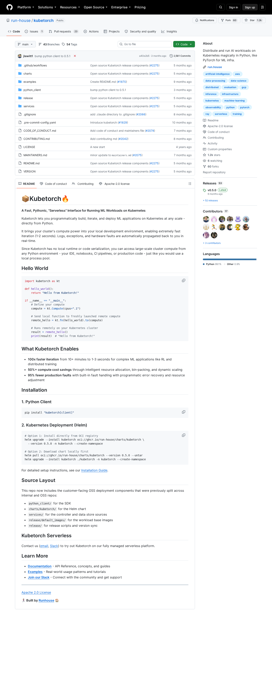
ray (207, 113)
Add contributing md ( (104, 138)
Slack (54, 546)
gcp (244, 87)
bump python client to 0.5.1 (52, 56)
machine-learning (234, 100)
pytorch (244, 107)
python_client (32, 89)
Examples (35, 572)
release (28, 98)
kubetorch (44, 20)
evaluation (230, 87)
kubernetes (212, 100)
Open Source (94, 7)
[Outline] (189, 183)
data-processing (215, 80)
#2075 (137, 155)
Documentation (40, 566)
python (230, 107)
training (237, 113)
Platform (24, 7)
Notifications (207, 20)
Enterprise (119, 7)
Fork (231, 20)
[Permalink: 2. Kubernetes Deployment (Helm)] (19, 425)
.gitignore (29, 114)
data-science (238, 80)
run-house (21, 20)
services (28, 106)
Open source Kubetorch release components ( (120, 65)
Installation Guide (94, 470)
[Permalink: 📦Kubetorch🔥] (19, 198)
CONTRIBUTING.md (36, 138)
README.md (31, 163)
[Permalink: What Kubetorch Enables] (19, 349)
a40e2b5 (144, 55)
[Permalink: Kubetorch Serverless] (19, 535)
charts (27, 73)
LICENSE (29, 147)
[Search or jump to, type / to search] (220, 7)
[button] (184, 280)
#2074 (150, 130)
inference (210, 93)
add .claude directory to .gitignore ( (113, 114)
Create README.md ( (104, 81)
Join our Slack (38, 577)
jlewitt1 (28, 56)
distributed (212, 87)
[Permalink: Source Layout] (19, 480)
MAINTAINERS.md (35, 155)
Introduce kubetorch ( (104, 122)
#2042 (123, 138)
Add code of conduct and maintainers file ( (118, 130)
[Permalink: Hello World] (19, 268)
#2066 (141, 114)
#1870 (122, 81)
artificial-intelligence (217, 73)
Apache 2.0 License (36, 592)
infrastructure (230, 93)
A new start (97, 147)
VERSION (29, 171)
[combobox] (146, 44)
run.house (215, 67)
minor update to (100, 155)
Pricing (140, 7)
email (44, 546)
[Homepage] (9, 7)
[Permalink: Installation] (19, 390)
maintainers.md (121, 155)
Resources (68, 7)
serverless (221, 113)
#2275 (154, 65)
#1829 (123, 122)
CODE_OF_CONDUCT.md (39, 130)
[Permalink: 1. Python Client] (19, 402)
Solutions (45, 7)
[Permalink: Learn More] (19, 556)
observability (213, 107)
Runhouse (46, 600)
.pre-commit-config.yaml (39, 122)
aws (237, 73)
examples (29, 81)
